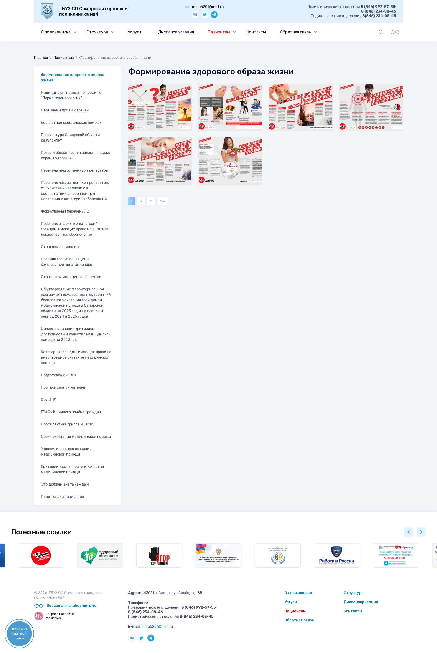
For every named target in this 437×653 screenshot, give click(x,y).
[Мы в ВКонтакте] (195, 14)
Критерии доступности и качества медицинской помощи (72, 469)
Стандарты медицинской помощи (71, 277)
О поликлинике (56, 32)
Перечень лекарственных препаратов (74, 170)
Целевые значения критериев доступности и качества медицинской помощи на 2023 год (76, 334)
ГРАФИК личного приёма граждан (71, 412)
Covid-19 (48, 399)
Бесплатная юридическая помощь (71, 122)
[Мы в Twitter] (204, 14)
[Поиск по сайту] (381, 32)
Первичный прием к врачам (65, 110)
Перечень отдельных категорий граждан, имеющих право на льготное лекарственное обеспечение (75, 229)
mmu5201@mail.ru (208, 7)
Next (421, 532)
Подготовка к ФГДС (58, 375)
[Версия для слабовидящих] (394, 32)
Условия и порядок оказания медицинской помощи (66, 451)
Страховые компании (60, 247)
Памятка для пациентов (62, 496)
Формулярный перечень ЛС (65, 211)
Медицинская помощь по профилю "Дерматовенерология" (71, 95)
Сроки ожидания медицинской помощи (76, 436)
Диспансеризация (176, 32)
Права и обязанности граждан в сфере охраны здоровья (75, 155)
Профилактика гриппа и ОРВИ (67, 424)
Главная (41, 58)
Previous (408, 532)
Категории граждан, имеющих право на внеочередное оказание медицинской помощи (76, 357)
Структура (97, 32)
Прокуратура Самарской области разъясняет (70, 137)
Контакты (256, 32)
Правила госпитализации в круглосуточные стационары (67, 262)
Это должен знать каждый (65, 484)
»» (162, 201)
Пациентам (219, 32)
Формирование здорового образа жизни (72, 77)
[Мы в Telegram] (214, 14)
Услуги (134, 32)
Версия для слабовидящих (71, 605)
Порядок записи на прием (64, 387)
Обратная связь (295, 32)
